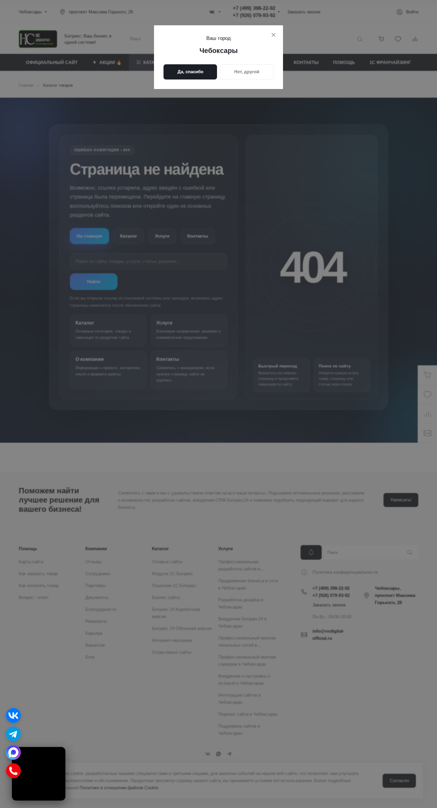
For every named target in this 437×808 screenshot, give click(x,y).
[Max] (13, 752)
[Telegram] (13, 733)
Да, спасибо (190, 71)
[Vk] (13, 715)
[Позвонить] (13, 770)
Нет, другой (246, 71)
